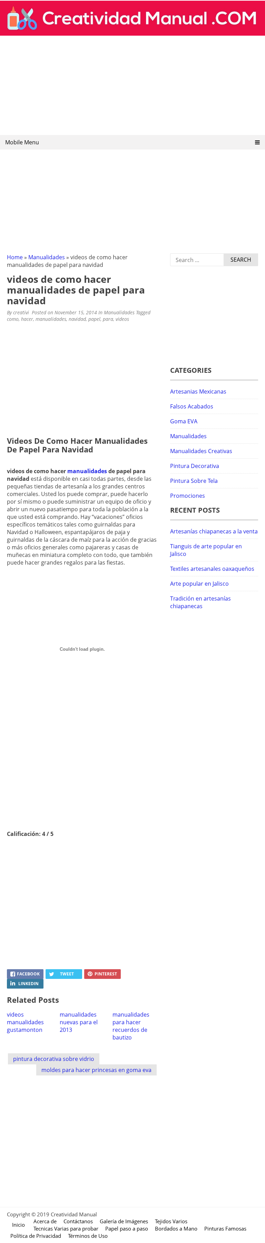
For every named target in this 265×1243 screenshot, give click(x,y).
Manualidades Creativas (201, 451)
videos (122, 319)
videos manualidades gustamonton (25, 1022)
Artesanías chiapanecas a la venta (214, 531)
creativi (21, 312)
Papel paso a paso (126, 1228)
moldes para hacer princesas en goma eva (96, 1070)
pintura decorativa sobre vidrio (53, 1059)
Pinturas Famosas (225, 1228)
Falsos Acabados (191, 406)
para (108, 319)
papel (94, 319)
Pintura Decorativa (194, 466)
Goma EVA (183, 421)
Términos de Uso (88, 1235)
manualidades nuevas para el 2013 (79, 1022)
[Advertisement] (132, 85)
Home (15, 257)
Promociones (187, 495)
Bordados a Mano (176, 1228)
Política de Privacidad (35, 1235)
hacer (27, 319)
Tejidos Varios (171, 1221)
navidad (77, 319)
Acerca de (45, 1221)
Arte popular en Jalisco (199, 583)
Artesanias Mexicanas (198, 391)
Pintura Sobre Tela (194, 481)
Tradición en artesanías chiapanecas (200, 602)
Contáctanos (78, 1221)
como (13, 319)
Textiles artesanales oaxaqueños (212, 569)
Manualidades (46, 257)
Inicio (18, 1224)
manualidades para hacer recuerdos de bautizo (130, 1026)
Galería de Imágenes (124, 1221)
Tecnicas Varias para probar (65, 1228)
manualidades (51, 319)
